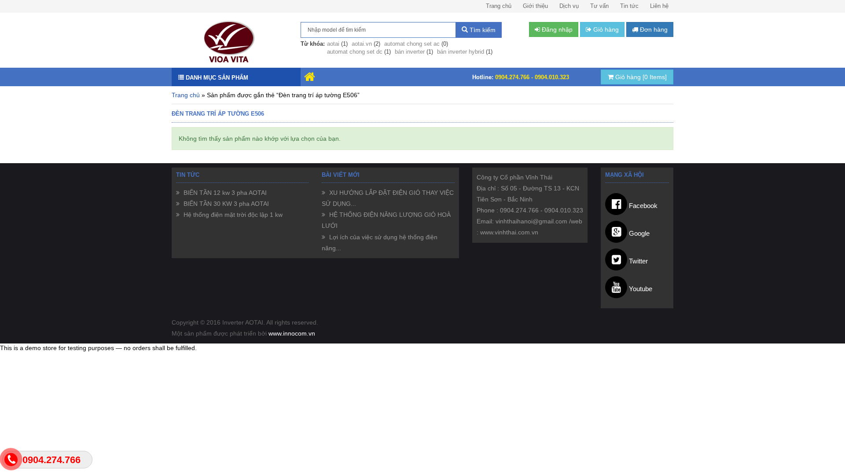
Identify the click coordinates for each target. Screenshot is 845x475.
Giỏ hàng (640, 76)
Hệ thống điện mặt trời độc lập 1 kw (232, 214)
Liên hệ (659, 6)
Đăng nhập (556, 29)
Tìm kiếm (482, 29)
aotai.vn (362, 43)
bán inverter (410, 51)
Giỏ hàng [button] (605, 29)
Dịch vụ (569, 6)
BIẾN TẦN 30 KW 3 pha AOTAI (225, 203)
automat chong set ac (412, 43)
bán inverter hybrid (460, 51)
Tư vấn (599, 6)
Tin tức (629, 6)
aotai (333, 43)
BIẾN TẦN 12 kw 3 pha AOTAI (224, 192)
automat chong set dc (354, 51)
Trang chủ (498, 6)
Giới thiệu (535, 6)
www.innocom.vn (291, 333)
